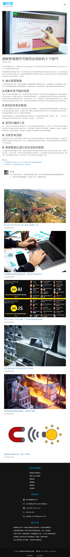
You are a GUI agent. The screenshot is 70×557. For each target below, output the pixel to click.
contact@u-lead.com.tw (33, 508)
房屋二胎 (32, 476)
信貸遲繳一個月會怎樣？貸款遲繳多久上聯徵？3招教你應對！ (31, 537)
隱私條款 (30, 555)
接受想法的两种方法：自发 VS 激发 (17, 454)
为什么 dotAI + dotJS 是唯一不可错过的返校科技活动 (23, 319)
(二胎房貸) (37, 476)
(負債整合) (37, 473)
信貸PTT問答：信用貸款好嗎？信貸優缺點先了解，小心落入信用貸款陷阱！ (35, 533)
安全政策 (40, 555)
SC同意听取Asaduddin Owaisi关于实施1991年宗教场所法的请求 (23, 162)
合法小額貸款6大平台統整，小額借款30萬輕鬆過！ (27, 540)
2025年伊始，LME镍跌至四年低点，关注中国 (17, 164)
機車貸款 (32, 479)
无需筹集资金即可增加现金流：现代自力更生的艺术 (23, 274)
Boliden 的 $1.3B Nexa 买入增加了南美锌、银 (21, 225)
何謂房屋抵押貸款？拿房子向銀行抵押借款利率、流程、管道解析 (31, 530)
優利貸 (8, 3)
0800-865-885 (30, 512)
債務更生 (32, 485)
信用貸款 (32, 488)
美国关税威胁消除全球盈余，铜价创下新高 (19, 411)
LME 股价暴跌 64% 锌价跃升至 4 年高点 (18, 368)
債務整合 (32, 473)
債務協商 (32, 482)
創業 (5, 160)
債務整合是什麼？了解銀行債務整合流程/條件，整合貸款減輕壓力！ (32, 527)
